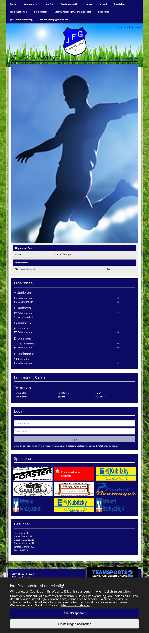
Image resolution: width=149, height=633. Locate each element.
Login (122, 26)
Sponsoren (104, 11)
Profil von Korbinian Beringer (123, 57)
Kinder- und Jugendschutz (54, 19)
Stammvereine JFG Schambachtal (73, 11)
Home (13, 3)
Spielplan (119, 3)
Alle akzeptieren (74, 613)
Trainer (88, 3)
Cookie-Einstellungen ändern (103, 445)
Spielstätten (40, 11)
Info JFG (49, 3)
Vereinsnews (30, 3)
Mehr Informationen (75, 605)
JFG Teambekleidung (21, 19)
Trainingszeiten (18, 11)
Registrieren (134, 26)
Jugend (103, 3)
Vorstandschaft (69, 3)
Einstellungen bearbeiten (74, 624)
